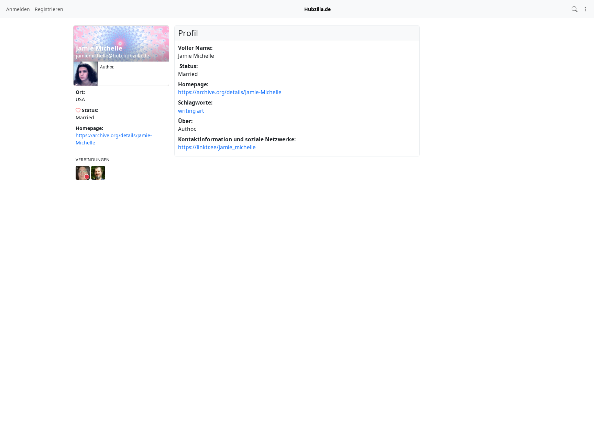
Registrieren (49, 9)
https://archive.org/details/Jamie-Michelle (230, 92)
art (200, 111)
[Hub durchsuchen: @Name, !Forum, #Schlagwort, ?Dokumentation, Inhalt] (574, 9)
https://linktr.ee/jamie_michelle (217, 147)
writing (187, 111)
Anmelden (18, 9)
